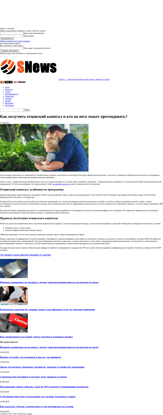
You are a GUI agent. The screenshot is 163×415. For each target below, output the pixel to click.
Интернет (9, 103)
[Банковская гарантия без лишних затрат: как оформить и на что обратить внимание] (14, 304)
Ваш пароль (29, 36)
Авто (7, 87)
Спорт (8, 92)
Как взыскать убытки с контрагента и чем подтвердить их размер (36, 406)
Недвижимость (11, 94)
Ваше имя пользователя (34, 33)
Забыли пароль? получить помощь (15, 41)
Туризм (8, 99)
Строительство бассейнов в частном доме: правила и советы (33, 376)
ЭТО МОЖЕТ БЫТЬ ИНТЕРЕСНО (16, 255)
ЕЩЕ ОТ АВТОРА (42, 255)
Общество (9, 96)
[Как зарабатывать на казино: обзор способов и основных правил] (14, 332)
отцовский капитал (60, 184)
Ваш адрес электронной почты (37, 48)
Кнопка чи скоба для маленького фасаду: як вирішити (30, 357)
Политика (9, 105)
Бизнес (8, 101)
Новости (9, 89)
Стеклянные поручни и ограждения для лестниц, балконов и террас (38, 396)
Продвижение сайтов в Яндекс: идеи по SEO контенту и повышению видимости (44, 386)
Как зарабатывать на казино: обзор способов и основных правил (36, 336)
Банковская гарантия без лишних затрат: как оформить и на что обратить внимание (47, 309)
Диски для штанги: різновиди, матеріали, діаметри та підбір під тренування (42, 367)
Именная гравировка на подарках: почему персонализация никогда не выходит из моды (49, 282)
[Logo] (6, 83)
